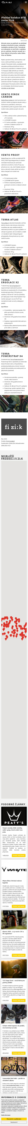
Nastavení (14, 1122)
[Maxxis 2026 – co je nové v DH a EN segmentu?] (14, 919)
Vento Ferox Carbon (7, 100)
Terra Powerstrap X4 (16, 359)
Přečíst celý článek (18, 855)
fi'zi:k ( (8, 441)
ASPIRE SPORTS (5, 23)
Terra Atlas (4, 223)
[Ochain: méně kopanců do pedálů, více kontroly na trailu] (14, 1013)
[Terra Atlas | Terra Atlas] (14, 265)
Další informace (5, 1115)
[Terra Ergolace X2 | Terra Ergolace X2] (14, 338)
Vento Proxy (4, 158)
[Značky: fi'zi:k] (14, 427)
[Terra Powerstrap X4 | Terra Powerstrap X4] (14, 403)
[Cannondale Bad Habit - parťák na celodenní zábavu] (14, 1066)
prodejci (12, 441)
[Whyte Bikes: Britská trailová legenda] (14, 869)
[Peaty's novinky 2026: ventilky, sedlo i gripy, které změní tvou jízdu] (14, 816)
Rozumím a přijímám (14, 1119)
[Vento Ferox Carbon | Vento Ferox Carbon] (14, 140)
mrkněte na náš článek (8, 88)
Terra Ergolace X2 (14, 286)
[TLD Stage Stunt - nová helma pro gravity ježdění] (14, 968)
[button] (20, 635)
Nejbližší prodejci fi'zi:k (12, 457)
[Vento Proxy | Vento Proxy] (14, 204)
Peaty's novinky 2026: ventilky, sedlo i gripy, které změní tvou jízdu (12, 830)
